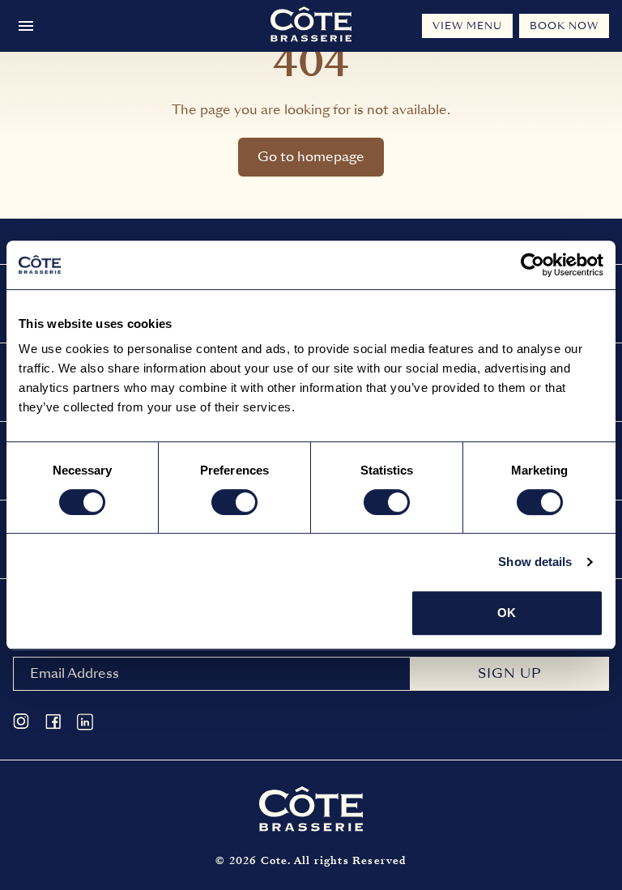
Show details (535, 561)
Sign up (509, 673)
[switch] (234, 502)
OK (506, 613)
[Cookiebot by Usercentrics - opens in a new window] (532, 265)
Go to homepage (311, 156)
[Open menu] (26, 26)
